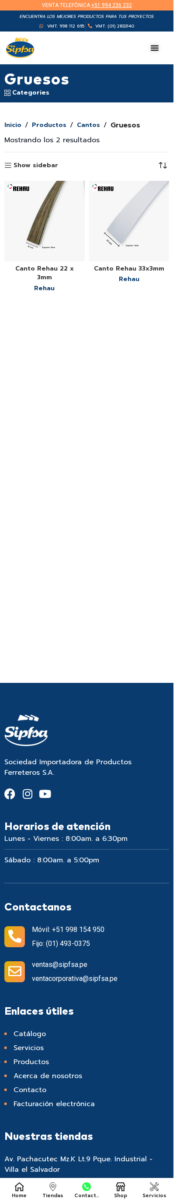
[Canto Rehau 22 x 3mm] (44, 221)
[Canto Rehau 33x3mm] (129, 221)
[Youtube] (44, 793)
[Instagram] (27, 793)
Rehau (44, 288)
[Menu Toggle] (154, 48)
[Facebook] (9, 793)
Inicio (12, 125)
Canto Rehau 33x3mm (129, 268)
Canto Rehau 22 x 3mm (44, 273)
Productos (49, 125)
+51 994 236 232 (111, 5)
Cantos (88, 125)
